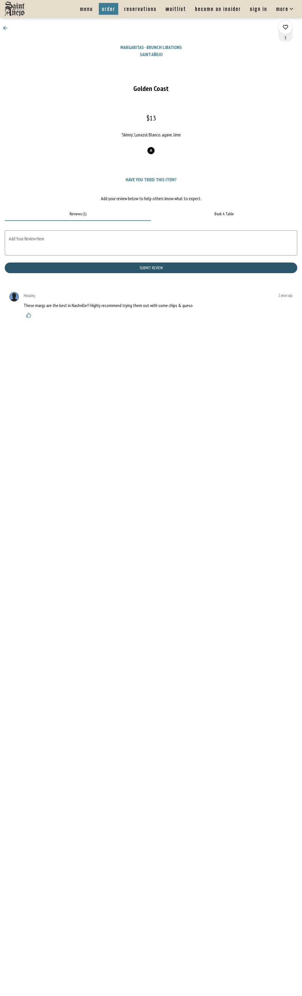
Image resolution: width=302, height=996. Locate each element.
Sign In (258, 9)
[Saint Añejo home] (31, 8)
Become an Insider (218, 9)
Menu (86, 9)
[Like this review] (30, 315)
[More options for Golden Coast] (285, 27)
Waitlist (175, 9)
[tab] (78, 214)
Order (108, 9)
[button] (285, 9)
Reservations (140, 9)
